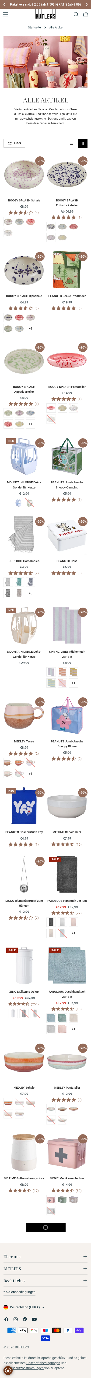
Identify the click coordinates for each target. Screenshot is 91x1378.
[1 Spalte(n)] (71, 143)
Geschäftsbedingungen (43, 1363)
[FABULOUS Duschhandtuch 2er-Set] (67, 965)
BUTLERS (22, 1347)
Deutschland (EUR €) (25, 1307)
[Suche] (76, 14)
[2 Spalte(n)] (83, 143)
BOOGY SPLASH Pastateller (67, 387)
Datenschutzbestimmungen (24, 1368)
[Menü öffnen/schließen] (5, 14)
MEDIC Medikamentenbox (67, 1178)
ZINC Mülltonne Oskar (24, 991)
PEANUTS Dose (66, 561)
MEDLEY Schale (24, 1087)
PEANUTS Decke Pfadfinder (67, 296)
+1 (30, 328)
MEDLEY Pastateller (67, 1087)
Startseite (34, 27)
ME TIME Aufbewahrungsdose (24, 1178)
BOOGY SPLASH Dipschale (24, 296)
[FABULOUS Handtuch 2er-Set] (67, 874)
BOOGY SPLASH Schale (24, 200)
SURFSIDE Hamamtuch (24, 561)
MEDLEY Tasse (24, 741)
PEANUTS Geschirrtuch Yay (24, 832)
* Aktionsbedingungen (19, 1292)
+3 (30, 593)
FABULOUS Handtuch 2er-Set (67, 900)
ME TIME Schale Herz (66, 832)
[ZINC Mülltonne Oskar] (24, 965)
